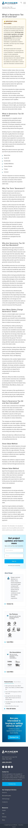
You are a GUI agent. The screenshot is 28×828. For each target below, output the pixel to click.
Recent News (17, 681)
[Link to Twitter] (6, 767)
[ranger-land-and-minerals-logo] (11, 3)
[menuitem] (20, 3)
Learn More (10, 642)
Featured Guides (8, 681)
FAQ (3, 813)
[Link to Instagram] (9, 767)
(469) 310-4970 (7, 762)
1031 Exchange (5, 798)
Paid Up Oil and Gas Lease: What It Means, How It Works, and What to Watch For (14, 687)
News (3, 820)
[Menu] (24, 3)
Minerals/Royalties (6, 795)
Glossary (4, 816)
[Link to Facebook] (3, 767)
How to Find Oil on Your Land (12, 706)
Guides (4, 810)
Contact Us (10, 604)
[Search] (20, 3)
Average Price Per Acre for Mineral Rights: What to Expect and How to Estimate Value (13, 698)
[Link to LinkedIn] (12, 767)
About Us (4, 792)
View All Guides (11, 708)
